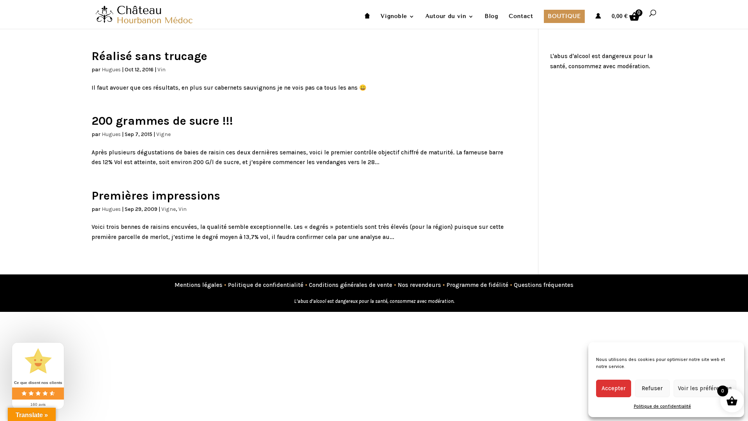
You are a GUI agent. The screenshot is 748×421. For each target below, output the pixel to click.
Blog (491, 16)
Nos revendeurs (419, 284)
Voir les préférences (705, 388)
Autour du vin (445, 16)
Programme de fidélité (477, 284)
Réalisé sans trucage (151, 56)
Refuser (652, 388)
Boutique (564, 16)
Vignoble (394, 16)
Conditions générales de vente (350, 284)
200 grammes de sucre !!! (162, 121)
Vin (161, 69)
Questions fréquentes (543, 284)
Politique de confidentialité (662, 406)
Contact (521, 16)
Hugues (111, 69)
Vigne (163, 134)
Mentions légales (198, 284)
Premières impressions (156, 196)
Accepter (614, 388)
